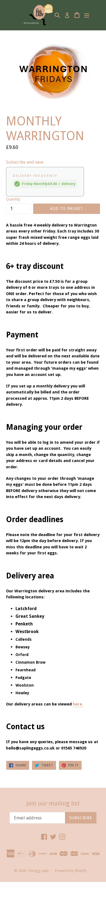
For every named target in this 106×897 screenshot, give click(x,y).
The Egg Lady (37, 871)
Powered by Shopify (70, 871)
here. (78, 704)
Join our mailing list (53, 803)
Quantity (13, 199)
